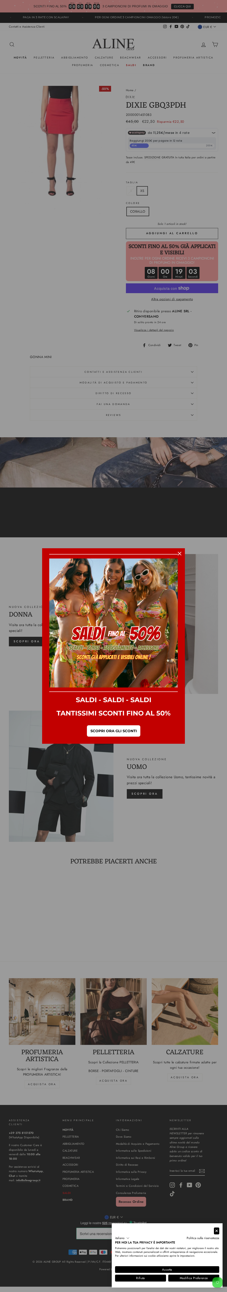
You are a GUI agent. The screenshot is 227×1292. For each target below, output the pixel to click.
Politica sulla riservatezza (203, 1238)
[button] (122, 1238)
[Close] (179, 553)
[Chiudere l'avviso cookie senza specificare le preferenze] (216, 1231)
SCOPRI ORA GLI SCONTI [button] (113, 731)
